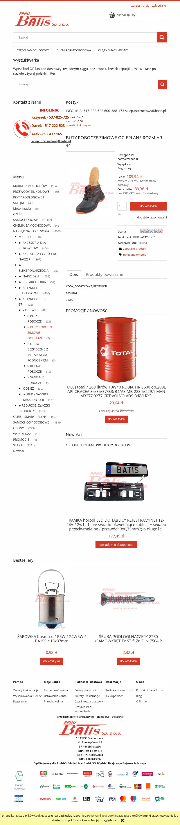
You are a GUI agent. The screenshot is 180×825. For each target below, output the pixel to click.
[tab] (74, 274)
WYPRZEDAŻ (22, 434)
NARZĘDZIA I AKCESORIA (31, 231)
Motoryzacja (22, 208)
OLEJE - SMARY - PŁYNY (30, 416)
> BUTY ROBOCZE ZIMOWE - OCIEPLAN (40, 332)
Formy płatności (85, 690)
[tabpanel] (116, 293)
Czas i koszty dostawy (89, 701)
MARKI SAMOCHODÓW (30, 186)
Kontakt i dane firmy (149, 690)
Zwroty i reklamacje (25, 690)
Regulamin (20, 701)
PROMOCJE (21, 439)
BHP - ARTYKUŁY (144, 237)
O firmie (141, 701)
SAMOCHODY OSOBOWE (31, 422)
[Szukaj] (162, 37)
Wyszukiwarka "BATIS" (27, 696)
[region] (38, 163)
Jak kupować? (114, 696)
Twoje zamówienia (56, 690)
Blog (139, 696)
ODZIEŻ (28, 388)
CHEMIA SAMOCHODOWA (32, 225)
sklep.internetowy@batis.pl (51, 141)
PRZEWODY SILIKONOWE (31, 191)
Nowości (19, 451)
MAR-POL (25, 237)
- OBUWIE (30, 310)
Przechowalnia (53, 701)
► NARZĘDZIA (29, 276)
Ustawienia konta (55, 696)
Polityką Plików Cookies (102, 816)
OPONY (18, 428)
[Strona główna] (41, 18)
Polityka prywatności (119, 690)
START (17, 445)
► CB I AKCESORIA (32, 282)
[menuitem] (33, 50)
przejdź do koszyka (78, 125)
